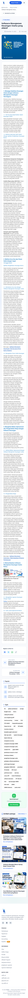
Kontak (3, 954)
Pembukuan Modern (8, 755)
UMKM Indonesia (8, 787)
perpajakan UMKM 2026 (9, 767)
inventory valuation (8, 729)
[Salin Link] (16, 652)
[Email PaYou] (10, 922)
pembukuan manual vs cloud (11, 752)
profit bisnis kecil (8, 772)
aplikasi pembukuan (12, 708)
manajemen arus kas (9, 740)
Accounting (5, 939)
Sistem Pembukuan (16, 775)
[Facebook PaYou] (6, 922)
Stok (5, 781)
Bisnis (14, 711)
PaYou (5, 589)
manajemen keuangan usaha (11, 746)
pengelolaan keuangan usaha (11, 758)
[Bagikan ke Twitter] (8, 652)
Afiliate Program (6, 960)
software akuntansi (8, 778)
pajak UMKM (15, 749)
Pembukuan (5, 931)
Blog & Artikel (13, 7)
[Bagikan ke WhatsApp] (12, 652)
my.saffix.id (5, 983)
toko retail (6, 784)
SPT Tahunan (19, 778)
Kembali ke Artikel (10, 13)
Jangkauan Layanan (7, 965)
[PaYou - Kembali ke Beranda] (14, 911)
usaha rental (17, 787)
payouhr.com (5, 980)
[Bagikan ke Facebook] (4, 652)
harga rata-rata (7, 726)
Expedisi (5, 941)
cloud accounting (8, 720)
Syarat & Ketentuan (7, 967)
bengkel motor (7, 711)
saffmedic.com (5, 978)
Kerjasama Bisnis (6, 962)
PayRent (4, 936)
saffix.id (4, 975)
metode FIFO (7, 749)
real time (17, 772)
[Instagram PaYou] (3, 922)
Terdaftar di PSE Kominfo (14, 991)
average (22, 708)
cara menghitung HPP (9, 717)
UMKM (12, 784)
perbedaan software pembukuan (11, 761)
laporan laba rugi (8, 737)
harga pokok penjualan (17, 723)
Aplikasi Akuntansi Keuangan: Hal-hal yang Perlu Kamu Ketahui (12, 348)
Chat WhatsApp (14, 804)
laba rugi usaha (7, 735)
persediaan (20, 767)
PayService (4, 933)
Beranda (5, 7)
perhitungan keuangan (9, 764)
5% (5, 708)
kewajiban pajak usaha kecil (10, 732)
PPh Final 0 (14, 770)
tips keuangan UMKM (14, 781)
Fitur (3, 949)
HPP (14, 726)
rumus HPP (6, 775)
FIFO (22, 720)
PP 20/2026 (6, 770)
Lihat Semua (21, 813)
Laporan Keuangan (18, 735)
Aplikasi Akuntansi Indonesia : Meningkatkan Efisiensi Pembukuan (14, 558)
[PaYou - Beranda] (3, 2)
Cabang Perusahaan (8, 714)
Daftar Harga (5, 952)
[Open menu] (24, 2)
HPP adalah (20, 726)
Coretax (16, 720)
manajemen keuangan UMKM (11, 743)
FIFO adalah (7, 723)
